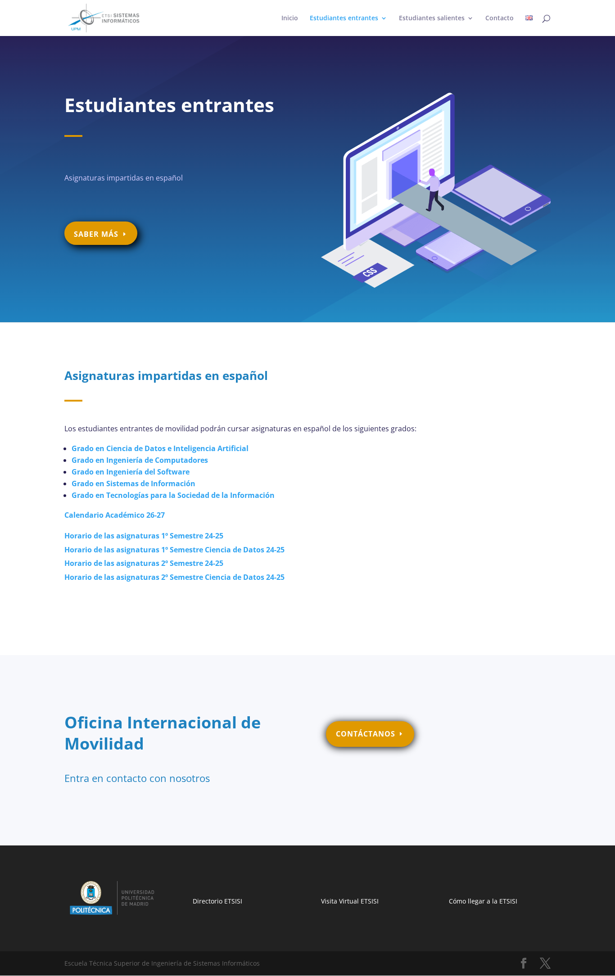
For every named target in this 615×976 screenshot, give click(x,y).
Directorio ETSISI (217, 901)
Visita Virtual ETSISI (350, 901)
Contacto (499, 18)
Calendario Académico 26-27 (114, 515)
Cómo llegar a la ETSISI (483, 901)
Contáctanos (365, 734)
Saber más (96, 234)
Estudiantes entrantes (344, 18)
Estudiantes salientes (432, 18)
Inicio (289, 18)
